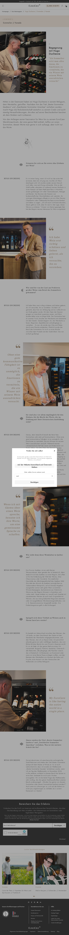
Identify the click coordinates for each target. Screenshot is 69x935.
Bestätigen (34, 482)
